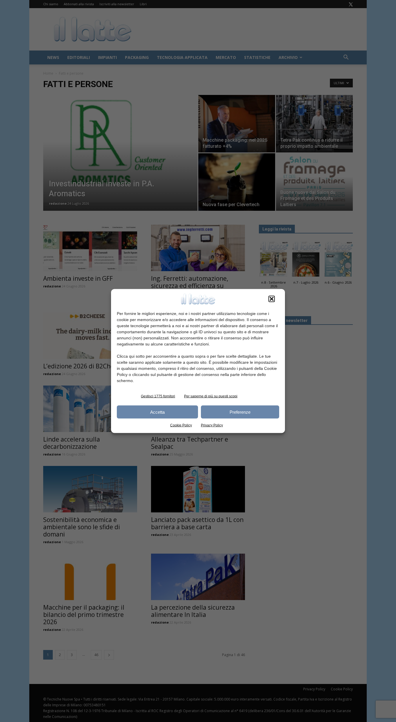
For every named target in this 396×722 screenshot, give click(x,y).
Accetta (157, 411)
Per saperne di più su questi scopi (210, 396)
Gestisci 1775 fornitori (158, 396)
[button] (272, 299)
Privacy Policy (212, 425)
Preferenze (240, 411)
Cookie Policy (181, 425)
